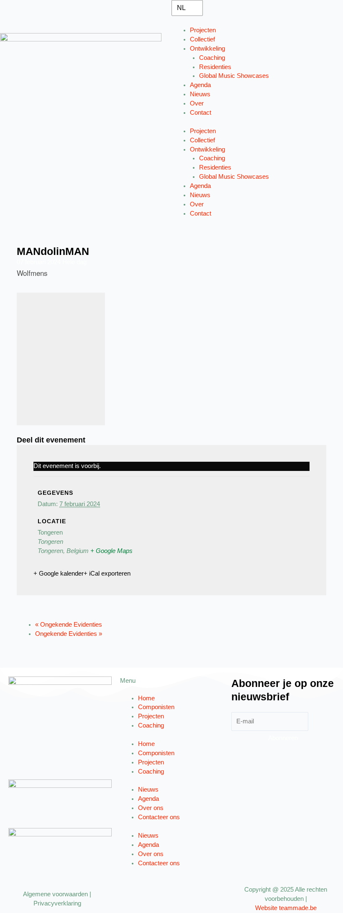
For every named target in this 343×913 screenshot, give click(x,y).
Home (146, 698)
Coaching (212, 57)
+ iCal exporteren (107, 573)
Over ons (151, 808)
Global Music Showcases (234, 75)
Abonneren (283, 738)
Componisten (156, 707)
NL (181, 7)
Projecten (203, 30)
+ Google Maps (111, 551)
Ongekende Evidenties (68, 624)
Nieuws (200, 94)
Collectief (202, 39)
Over (197, 103)
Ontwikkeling (207, 48)
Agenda (200, 85)
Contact (200, 112)
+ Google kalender (58, 573)
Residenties (215, 67)
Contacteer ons (159, 817)
